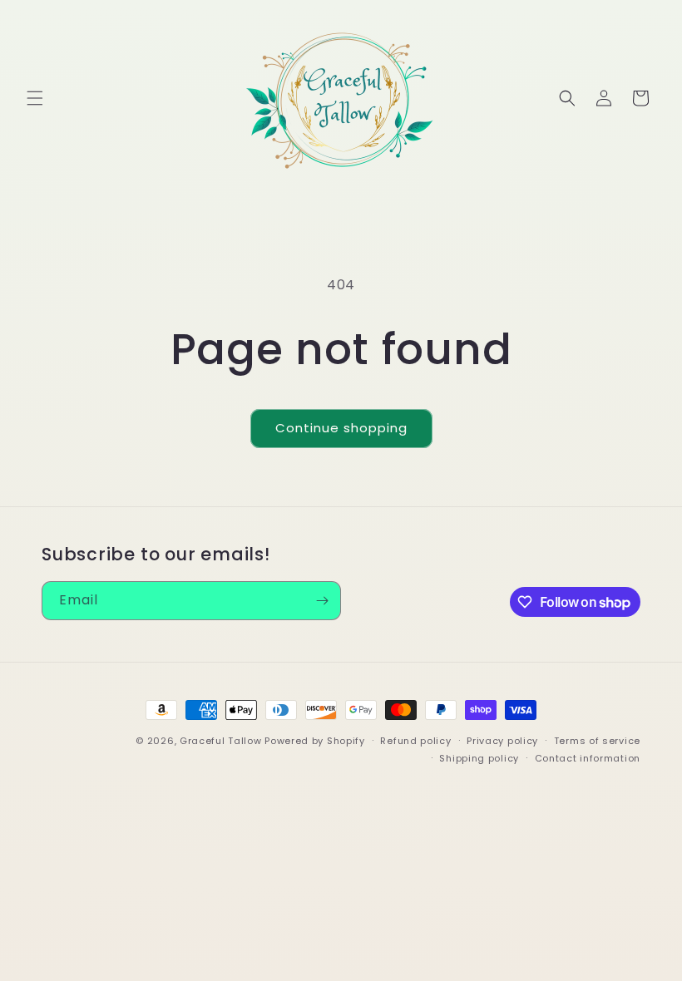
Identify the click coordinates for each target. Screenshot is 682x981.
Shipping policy (479, 758)
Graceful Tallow (221, 740)
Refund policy (415, 740)
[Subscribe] (322, 600)
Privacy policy (502, 740)
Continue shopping (341, 427)
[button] (35, 98)
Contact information (587, 758)
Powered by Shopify (314, 740)
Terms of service (597, 740)
